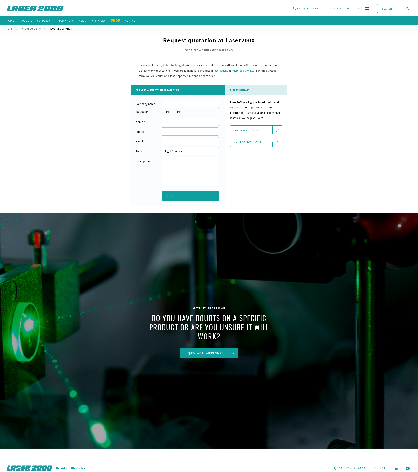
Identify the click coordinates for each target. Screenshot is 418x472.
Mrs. (179, 112)
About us (352, 8)
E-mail (140, 141)
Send (170, 196)
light (225, 70)
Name (140, 122)
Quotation (334, 8)
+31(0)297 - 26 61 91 (309, 8)
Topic (139, 151)
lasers (217, 70)
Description (144, 161)
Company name (145, 104)
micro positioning (242, 70)
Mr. (167, 112)
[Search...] (407, 8)
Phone (141, 132)
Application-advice (248, 142)
